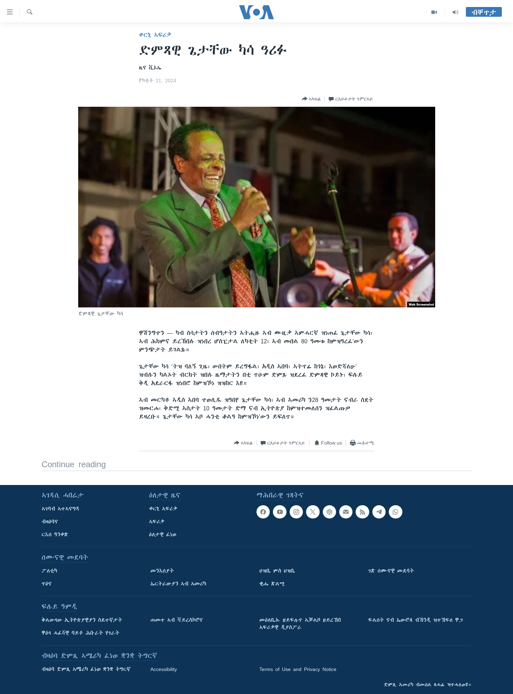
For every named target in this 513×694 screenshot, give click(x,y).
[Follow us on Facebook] (263, 511)
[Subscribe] (345, 511)
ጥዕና (47, 584)
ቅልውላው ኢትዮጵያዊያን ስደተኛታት (82, 620)
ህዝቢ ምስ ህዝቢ (277, 571)
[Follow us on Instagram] (296, 511)
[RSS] (362, 511)
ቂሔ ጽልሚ (272, 584)
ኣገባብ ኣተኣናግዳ (61, 509)
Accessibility (163, 669)
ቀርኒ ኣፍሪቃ (155, 34)
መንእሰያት (162, 571)
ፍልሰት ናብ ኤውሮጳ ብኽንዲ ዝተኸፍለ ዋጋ (415, 620)
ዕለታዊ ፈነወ (162, 534)
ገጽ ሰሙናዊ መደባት (391, 571)
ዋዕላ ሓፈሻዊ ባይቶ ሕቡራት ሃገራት (80, 633)
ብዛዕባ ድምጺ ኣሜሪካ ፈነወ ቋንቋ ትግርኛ (86, 669)
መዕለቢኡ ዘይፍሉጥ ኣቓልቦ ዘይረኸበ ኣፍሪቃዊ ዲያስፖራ (300, 623)
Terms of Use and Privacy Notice (297, 669)
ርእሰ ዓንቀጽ (55, 534)
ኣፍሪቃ (156, 521)
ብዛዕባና (50, 521)
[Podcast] (329, 511)
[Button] (311, 99)
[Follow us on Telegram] (379, 511)
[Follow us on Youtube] (279, 511)
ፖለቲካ (49, 571)
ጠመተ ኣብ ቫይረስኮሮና (176, 620)
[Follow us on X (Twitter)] (312, 511)
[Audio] (455, 12)
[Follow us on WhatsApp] (395, 511)
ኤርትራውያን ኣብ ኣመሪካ (178, 584)
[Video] (434, 12)
